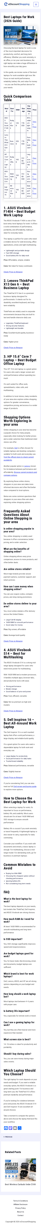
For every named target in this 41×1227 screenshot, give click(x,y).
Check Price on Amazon (13, 272)
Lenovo (27, 466)
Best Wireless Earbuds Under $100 (20, 1184)
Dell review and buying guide (25, 786)
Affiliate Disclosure (20, 1204)
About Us (20, 1212)
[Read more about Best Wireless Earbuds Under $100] (20, 1170)
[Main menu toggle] (35, 4)
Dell (16, 448)
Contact (20, 1215)
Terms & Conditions (20, 1201)
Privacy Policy (20, 1208)
